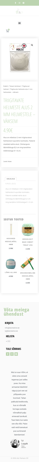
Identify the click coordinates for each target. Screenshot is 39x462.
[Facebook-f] (15, 3)
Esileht (5, 86)
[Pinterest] (23, 3)
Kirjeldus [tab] (11, 179)
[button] (19, 23)
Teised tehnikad (15, 86)
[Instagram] (19, 3)
